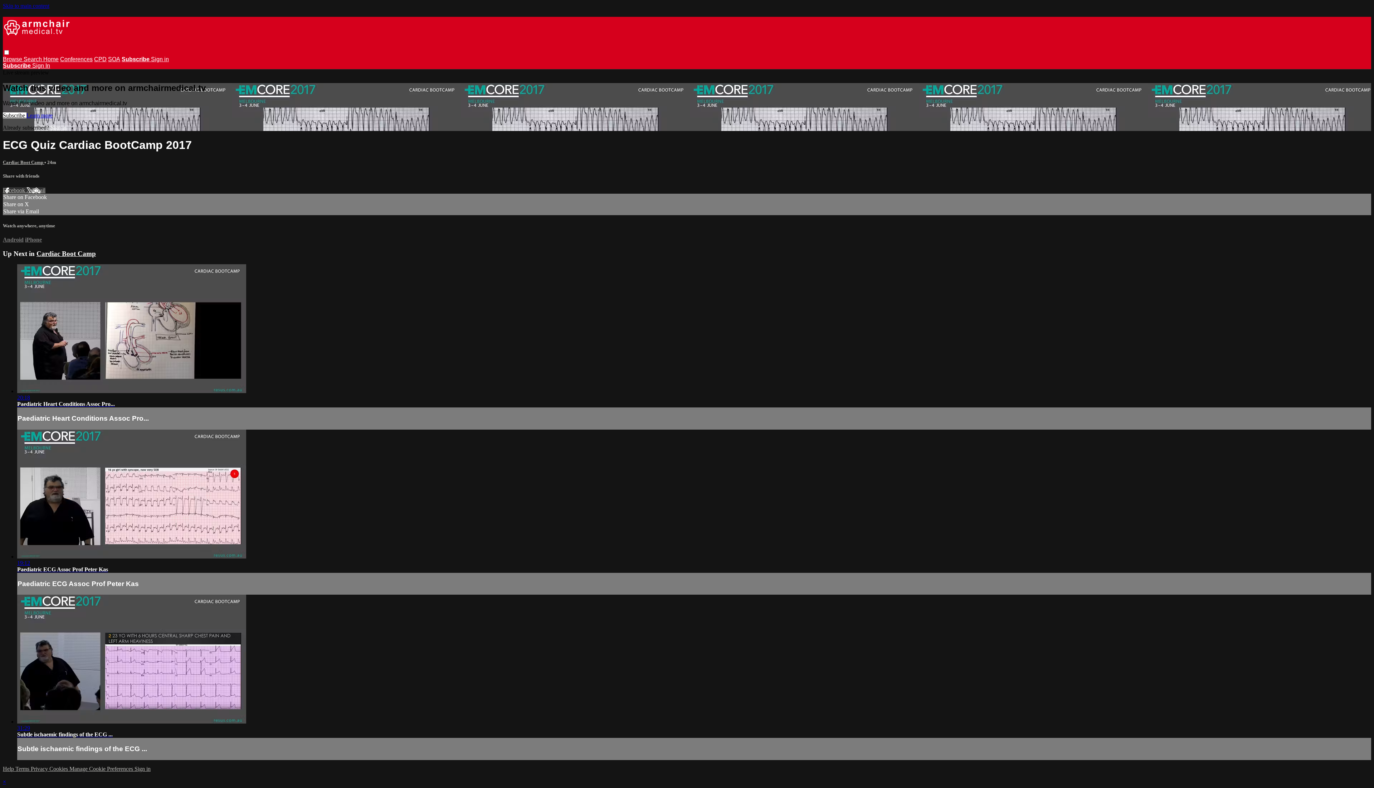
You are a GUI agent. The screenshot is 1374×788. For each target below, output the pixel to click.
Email (38, 190)
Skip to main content (26, 6)
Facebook (14, 190)
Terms (23, 769)
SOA (114, 59)
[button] (6, 52)
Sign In (41, 66)
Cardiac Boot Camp (23, 162)
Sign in (160, 59)
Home (51, 59)
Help (9, 769)
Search (33, 59)
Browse (13, 59)
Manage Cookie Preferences (102, 769)
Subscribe (14, 115)
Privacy (40, 769)
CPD (100, 59)
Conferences (76, 59)
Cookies (59, 769)
